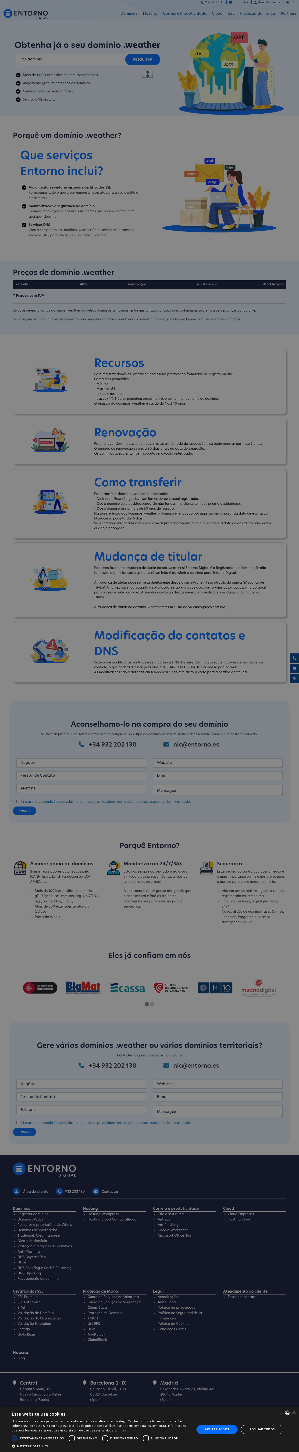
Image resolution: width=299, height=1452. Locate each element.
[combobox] (287, 1412)
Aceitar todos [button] (217, 1429)
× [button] (293, 1412)
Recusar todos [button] (261, 1429)
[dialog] (149, 1429)
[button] (100, 1446)
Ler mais (120, 1430)
